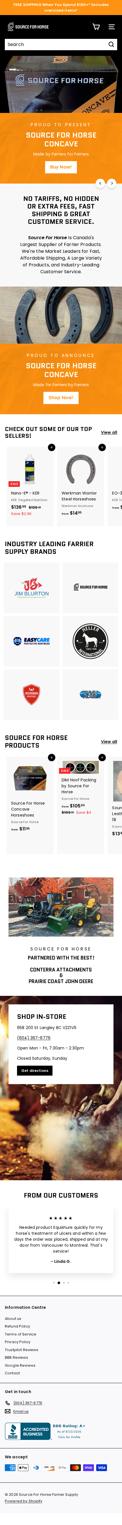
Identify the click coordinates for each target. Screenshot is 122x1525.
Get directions (34, 1070)
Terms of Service (20, 1334)
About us (13, 1318)
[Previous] (100, 183)
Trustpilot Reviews (22, 1349)
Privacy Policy (17, 1342)
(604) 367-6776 (34, 1038)
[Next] (111, 183)
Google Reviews (20, 1365)
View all (109, 432)
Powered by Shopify (24, 1501)
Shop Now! (61, 397)
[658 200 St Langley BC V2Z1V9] (61, 1088)
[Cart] (96, 26)
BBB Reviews (16, 1357)
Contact (12, 1373)
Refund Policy (17, 1326)
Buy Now (61, 167)
